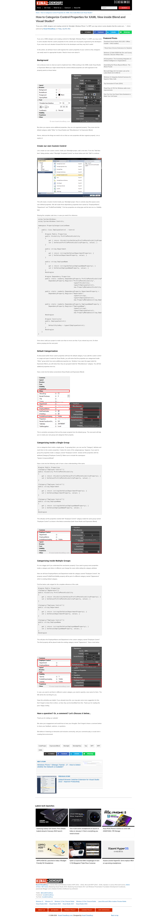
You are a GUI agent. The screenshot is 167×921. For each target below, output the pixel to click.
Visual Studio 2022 (41, 904)
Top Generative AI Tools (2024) (113, 83)
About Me (77, 8)
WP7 (92, 746)
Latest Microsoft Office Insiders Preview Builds (112, 901)
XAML (40, 750)
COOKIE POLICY (87, 910)
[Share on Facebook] (99, 33)
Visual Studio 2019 (55, 904)
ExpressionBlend (55, 746)
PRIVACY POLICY (69, 910)
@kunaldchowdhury (47, 893)
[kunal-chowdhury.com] (49, 5)
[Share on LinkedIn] (112, 33)
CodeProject (42, 746)
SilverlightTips (77, 746)
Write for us (57, 8)
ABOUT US (41, 910)
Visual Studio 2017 (68, 904)
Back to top (114, 915)
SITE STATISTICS (103, 910)
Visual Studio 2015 (81, 904)
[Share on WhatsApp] (89, 755)
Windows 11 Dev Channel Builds (64, 901)
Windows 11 (39, 901)
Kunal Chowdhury (87, 915)
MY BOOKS (54, 910)
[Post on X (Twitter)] (86, 33)
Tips (86, 746)
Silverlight (66, 746)
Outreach (67, 8)
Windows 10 (49, 901)
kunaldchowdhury (48, 895)
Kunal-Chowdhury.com (65, 915)
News (39, 8)
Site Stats (47, 8)
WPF (98, 746)
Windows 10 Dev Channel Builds (86, 901)
